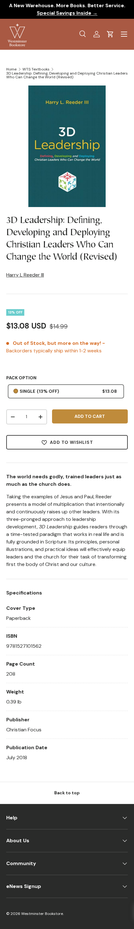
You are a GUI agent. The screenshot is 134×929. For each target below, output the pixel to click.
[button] (110, 34)
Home (11, 69)
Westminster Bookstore (42, 913)
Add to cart (89, 416)
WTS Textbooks (36, 69)
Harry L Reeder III (25, 275)
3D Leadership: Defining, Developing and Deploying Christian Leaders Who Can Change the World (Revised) (67, 75)
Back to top (67, 793)
